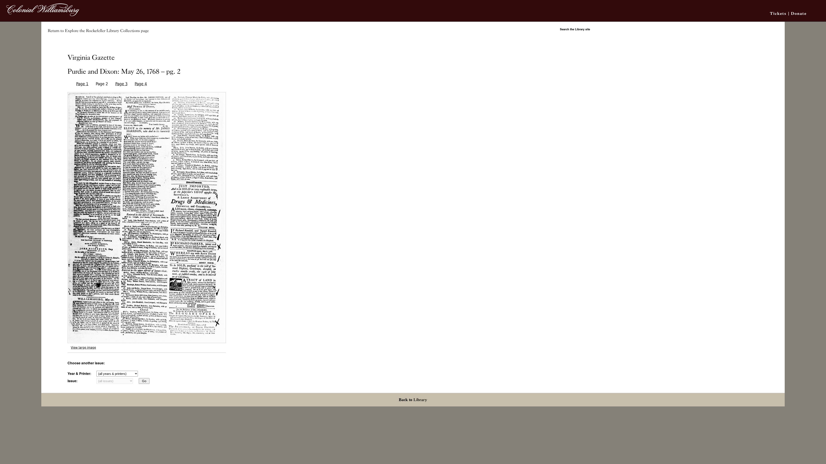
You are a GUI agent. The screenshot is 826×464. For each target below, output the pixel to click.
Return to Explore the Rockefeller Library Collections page (98, 30)
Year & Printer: (79, 373)
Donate (799, 13)
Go (144, 381)
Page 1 (82, 83)
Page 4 (141, 83)
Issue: (72, 380)
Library (420, 399)
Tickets (778, 13)
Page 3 (121, 83)
